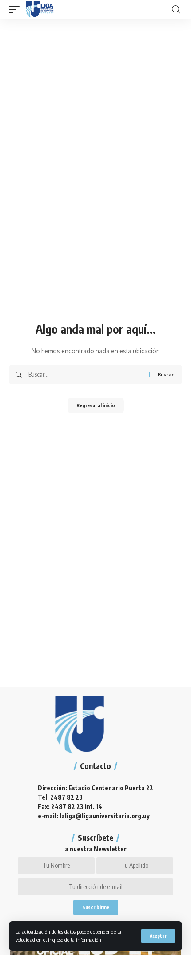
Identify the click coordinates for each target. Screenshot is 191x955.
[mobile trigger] (16, 9)
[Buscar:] (85, 374)
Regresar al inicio (95, 405)
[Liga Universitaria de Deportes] (40, 9)
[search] (176, 9)
